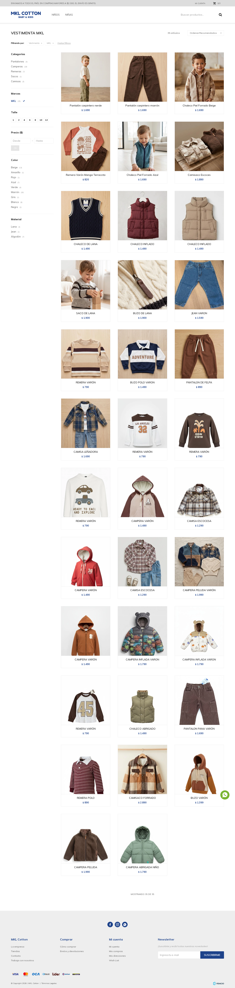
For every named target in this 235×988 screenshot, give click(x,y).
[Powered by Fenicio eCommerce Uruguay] (218, 983)
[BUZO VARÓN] (199, 769)
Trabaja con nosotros (22, 960)
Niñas (69, 14)
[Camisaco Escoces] (199, 146)
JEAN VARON (199, 313)
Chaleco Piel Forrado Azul (142, 175)
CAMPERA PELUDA (85, 867)
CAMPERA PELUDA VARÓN (199, 590)
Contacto (16, 955)
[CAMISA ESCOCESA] (199, 492)
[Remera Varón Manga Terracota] (85, 146)
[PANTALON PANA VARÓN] (199, 700)
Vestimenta (34, 43)
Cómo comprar (68, 946)
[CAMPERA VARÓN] (142, 492)
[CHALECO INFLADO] (142, 215)
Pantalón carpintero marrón (142, 105)
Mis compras (116, 951)
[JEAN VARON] (199, 284)
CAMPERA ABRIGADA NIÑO (142, 867)
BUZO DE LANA (142, 313)
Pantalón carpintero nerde (86, 105)
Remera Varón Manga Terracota (85, 175)
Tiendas (15, 951)
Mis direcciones (117, 955)
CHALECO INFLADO (142, 244)
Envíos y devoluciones (72, 951)
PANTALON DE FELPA (199, 382)
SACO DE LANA (85, 313)
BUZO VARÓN (199, 798)
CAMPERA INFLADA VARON (142, 659)
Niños (56, 14)
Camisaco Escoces (199, 175)
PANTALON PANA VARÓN (199, 728)
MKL (49, 43)
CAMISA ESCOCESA (199, 521)
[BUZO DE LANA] (142, 284)
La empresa (17, 946)
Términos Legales (49, 983)
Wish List (114, 960)
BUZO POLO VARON (142, 382)
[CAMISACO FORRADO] (142, 769)
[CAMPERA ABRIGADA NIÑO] (142, 838)
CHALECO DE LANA (85, 244)
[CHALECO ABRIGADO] (142, 700)
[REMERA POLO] (85, 769)
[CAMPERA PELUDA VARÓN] (199, 561)
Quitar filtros (64, 43)
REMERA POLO (86, 798)
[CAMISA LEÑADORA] (85, 423)
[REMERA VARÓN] (85, 354)
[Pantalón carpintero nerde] (85, 77)
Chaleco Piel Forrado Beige (199, 105)
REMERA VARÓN (86, 382)
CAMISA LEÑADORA (86, 451)
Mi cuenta (114, 946)
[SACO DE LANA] (85, 284)
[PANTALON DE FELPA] (199, 354)
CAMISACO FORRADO (142, 798)
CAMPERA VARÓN (142, 521)
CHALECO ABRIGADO (142, 728)
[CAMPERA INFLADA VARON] (142, 630)
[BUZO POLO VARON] (142, 354)
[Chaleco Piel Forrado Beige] (199, 77)
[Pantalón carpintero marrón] (142, 77)
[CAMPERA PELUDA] (85, 838)
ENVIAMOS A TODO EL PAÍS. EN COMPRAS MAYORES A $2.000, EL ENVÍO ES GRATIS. (53, 3)
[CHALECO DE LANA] (85, 215)
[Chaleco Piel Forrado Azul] (142, 146)
